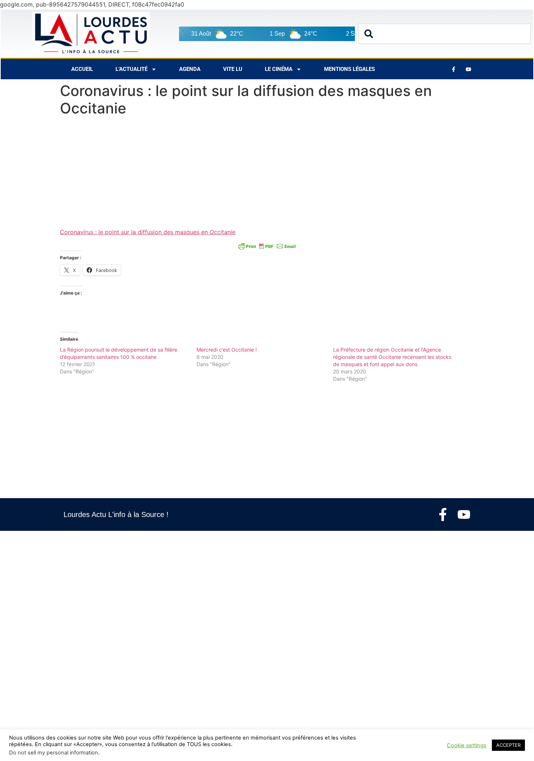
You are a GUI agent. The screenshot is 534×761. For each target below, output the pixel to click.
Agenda (190, 69)
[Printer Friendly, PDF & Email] (267, 246)
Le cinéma (278, 69)
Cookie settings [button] (466, 745)
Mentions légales (349, 69)
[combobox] (445, 34)
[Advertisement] (267, 174)
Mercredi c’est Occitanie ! (227, 350)
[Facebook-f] (442, 514)
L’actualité (131, 69)
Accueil (82, 69)
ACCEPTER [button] (508, 745)
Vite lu (232, 69)
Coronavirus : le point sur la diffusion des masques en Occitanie (147, 232)
